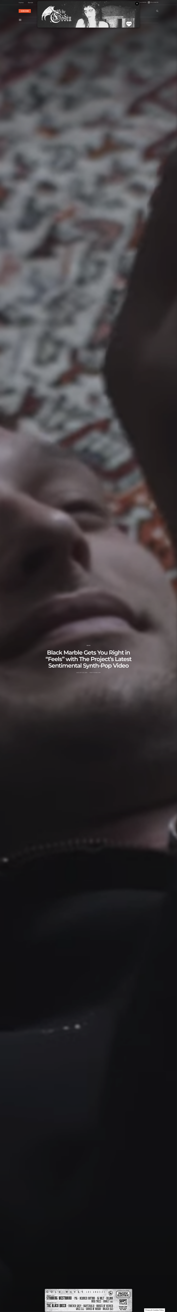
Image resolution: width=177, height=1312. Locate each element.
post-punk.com (95, 672)
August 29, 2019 (81, 672)
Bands (30, 2)
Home (21, 2)
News (89, 645)
